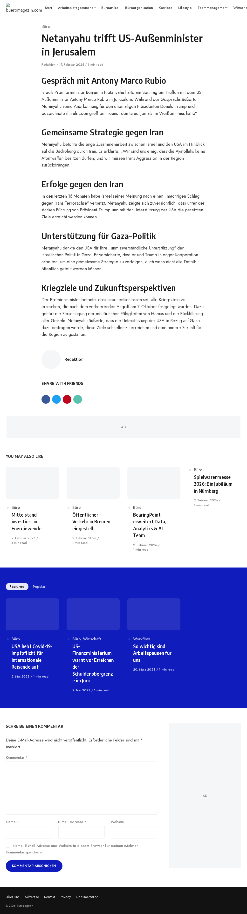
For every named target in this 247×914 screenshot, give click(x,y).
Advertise (32, 897)
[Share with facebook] (45, 399)
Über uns (13, 897)
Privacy (65, 897)
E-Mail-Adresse (72, 821)
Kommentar (17, 757)
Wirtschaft (92, 639)
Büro (45, 26)
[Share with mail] (77, 399)
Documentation (87, 897)
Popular (39, 586)
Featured (17, 586)
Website (117, 821)
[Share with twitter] (56, 399)
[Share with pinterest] (67, 399)
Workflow (141, 639)
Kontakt (49, 897)
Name (12, 821)
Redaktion (49, 64)
